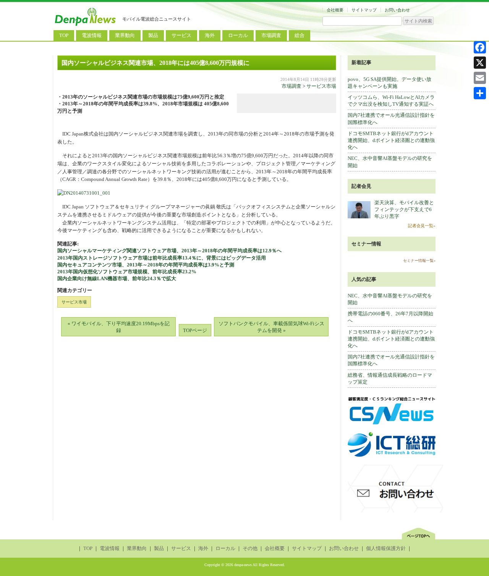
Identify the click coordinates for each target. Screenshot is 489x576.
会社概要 (335, 10)
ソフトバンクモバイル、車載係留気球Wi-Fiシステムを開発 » (271, 327)
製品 (153, 35)
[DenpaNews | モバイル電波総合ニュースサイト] (85, 26)
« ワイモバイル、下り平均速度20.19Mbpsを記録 (119, 327)
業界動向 (125, 35)
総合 (299, 35)
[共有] (479, 93)
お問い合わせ (397, 10)
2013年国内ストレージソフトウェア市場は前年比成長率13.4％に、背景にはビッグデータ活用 (161, 258)
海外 (210, 35)
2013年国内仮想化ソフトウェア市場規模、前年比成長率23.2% (126, 271)
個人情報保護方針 (386, 548)
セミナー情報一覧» (419, 260)
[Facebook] (479, 47)
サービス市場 (321, 86)
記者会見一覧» (422, 225)
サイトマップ (364, 10)
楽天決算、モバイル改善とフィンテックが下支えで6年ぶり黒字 (404, 209)
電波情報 (92, 35)
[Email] (479, 78)
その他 (250, 548)
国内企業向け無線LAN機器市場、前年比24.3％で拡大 (116, 278)
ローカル (238, 35)
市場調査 (271, 35)
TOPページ (195, 330)
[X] (479, 62)
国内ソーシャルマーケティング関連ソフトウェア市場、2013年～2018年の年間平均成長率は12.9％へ (169, 250)
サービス (181, 35)
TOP (63, 35)
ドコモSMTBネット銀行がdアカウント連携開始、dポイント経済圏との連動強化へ (391, 140)
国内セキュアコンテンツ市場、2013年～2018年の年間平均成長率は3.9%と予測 (145, 265)
